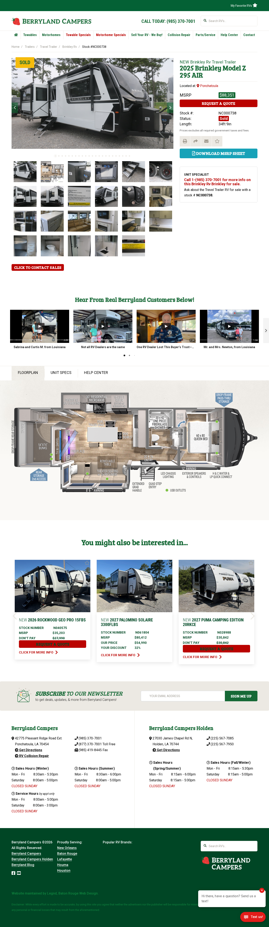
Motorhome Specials (111, 35)
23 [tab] (129, 155)
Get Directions (30, 750)
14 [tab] (99, 155)
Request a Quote (218, 103)
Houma (62, 865)
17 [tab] (109, 155)
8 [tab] (79, 155)
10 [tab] (85, 155)
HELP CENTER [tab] (96, 372)
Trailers (30, 46)
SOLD (25, 62)
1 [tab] (55, 155)
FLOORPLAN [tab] (28, 372)
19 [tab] (116, 155)
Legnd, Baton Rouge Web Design (72, 893)
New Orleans (67, 848)
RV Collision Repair (33, 756)
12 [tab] (92, 155)
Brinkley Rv (69, 46)
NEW (184, 62)
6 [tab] (72, 155)
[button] (266, 330)
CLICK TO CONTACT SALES (37, 267)
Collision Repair (179, 35)
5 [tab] (68, 155)
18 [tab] (112, 155)
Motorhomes (51, 35)
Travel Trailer (48, 46)
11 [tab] (89, 155)
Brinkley (208, 67)
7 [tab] (75, 155)
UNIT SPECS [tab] (61, 372)
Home (16, 46)
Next (170, 107)
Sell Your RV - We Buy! (146, 35)
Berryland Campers (26, 854)
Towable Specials (78, 35)
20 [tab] (119, 155)
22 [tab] (126, 155)
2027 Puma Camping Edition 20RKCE (213, 622)
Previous (15, 107)
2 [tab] (58, 155)
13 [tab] (95, 155)
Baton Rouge (67, 854)
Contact (249, 35)
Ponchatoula (208, 86)
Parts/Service (205, 35)
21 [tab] (122, 155)
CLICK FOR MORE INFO (36, 652)
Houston (63, 871)
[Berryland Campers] (51, 21)
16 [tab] (105, 155)
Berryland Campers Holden (32, 859)
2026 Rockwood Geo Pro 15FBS (52, 619)
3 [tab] (62, 155)
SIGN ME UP (241, 696)
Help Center (229, 35)
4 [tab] (65, 155)
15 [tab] (102, 155)
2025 (187, 67)
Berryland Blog (23, 865)
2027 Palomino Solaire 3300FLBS (127, 622)
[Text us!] (253, 918)
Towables (30, 35)
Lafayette (64, 859)
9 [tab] (82, 155)
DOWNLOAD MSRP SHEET (220, 153)
